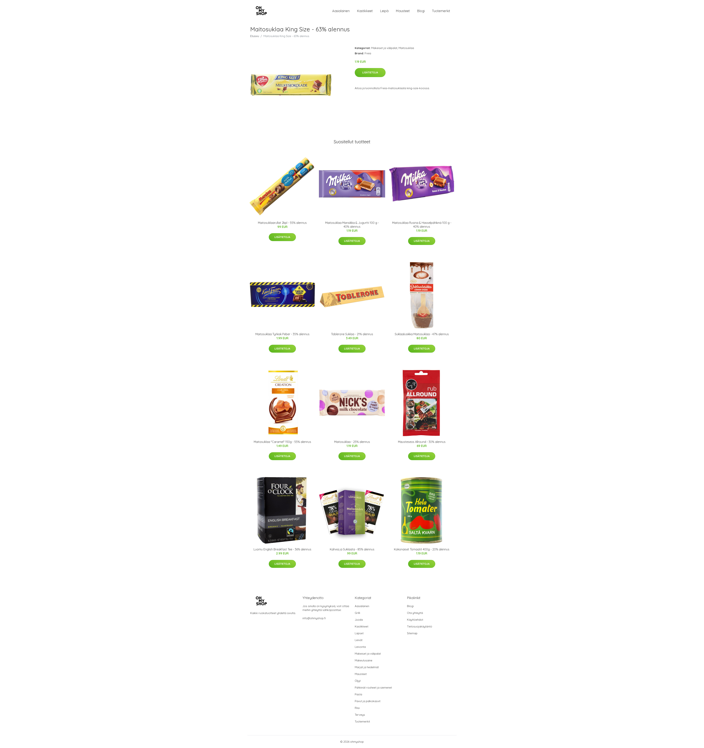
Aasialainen (341, 11)
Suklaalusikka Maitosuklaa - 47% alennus (422, 334)
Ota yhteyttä (415, 613)
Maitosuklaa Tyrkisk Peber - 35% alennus (282, 334)
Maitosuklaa (406, 48)
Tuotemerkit (441, 11)
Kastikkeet (365, 11)
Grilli (357, 613)
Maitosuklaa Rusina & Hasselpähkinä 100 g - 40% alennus (421, 224)
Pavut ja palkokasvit (367, 701)
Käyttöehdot (415, 619)
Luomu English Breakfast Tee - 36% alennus (282, 549)
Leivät (358, 640)
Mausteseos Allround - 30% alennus (421, 442)
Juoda (359, 619)
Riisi (357, 708)
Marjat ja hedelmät (367, 667)
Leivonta (360, 647)
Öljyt (358, 681)
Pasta (358, 694)
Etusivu (254, 36)
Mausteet (403, 11)
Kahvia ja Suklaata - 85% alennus (352, 549)
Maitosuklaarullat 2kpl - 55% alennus (282, 223)
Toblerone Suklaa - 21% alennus (352, 334)
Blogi (421, 11)
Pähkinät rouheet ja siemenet (373, 687)
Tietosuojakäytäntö (419, 626)
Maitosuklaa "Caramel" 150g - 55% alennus (282, 442)
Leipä (384, 11)
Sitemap (412, 633)
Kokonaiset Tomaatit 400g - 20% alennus (421, 549)
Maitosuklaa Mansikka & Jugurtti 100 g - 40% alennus (352, 224)
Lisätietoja (370, 72)
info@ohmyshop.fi (314, 618)
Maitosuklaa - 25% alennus (352, 442)
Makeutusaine (363, 660)
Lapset (359, 633)
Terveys (360, 714)
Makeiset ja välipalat (384, 48)
